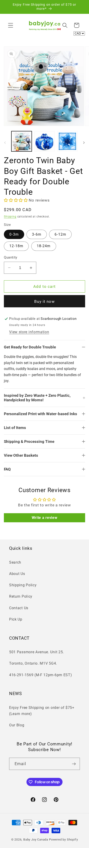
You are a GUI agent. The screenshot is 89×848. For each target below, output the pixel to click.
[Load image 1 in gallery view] (21, 141)
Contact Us (18, 608)
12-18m (16, 246)
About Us (17, 574)
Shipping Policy (23, 585)
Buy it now (44, 301)
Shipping (10, 216)
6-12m (60, 234)
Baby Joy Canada (35, 839)
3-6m (36, 234)
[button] (10, 25)
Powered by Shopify (63, 839)
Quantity (10, 257)
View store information (29, 332)
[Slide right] (84, 143)
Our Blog (16, 725)
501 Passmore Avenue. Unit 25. (36, 652)
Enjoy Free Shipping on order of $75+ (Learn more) (41, 710)
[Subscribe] (74, 764)
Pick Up (15, 619)
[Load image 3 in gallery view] (67, 141)
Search (15, 562)
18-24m (44, 246)
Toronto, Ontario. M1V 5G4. (33, 663)
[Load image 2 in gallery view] (44, 141)
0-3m (14, 234)
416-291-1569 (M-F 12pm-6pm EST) (40, 675)
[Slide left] (5, 143)
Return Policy (20, 596)
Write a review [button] (45, 517)
